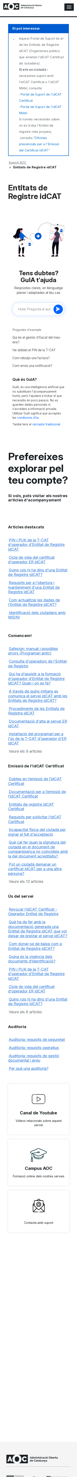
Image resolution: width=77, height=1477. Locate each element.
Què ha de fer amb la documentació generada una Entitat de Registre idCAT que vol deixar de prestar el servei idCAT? (37, 929)
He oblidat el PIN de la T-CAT (34, 350)
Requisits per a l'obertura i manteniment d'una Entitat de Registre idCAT (34, 587)
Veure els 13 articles (26, 881)
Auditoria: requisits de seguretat (37, 1039)
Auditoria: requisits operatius (34, 1047)
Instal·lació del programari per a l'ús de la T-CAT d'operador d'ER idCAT (37, 738)
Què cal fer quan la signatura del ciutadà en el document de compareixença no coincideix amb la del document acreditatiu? (38, 849)
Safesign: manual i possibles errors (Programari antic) (33, 651)
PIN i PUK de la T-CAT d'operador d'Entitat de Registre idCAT (36, 545)
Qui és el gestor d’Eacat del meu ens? (36, 339)
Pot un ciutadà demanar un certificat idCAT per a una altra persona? (35, 869)
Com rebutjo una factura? (31, 358)
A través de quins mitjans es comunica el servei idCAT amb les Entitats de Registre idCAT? (37, 696)
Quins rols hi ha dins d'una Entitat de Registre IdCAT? (37, 572)
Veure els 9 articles (25, 751)
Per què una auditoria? (28, 1068)
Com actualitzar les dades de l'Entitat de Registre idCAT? (34, 602)
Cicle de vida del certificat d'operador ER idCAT (31, 559)
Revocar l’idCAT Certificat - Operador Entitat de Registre (33, 911)
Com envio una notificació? (32, 366)
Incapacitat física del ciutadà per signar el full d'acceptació (37, 832)
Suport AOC (17, 162)
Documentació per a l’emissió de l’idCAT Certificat (37, 794)
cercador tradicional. (46, 424)
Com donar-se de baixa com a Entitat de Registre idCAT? (35, 946)
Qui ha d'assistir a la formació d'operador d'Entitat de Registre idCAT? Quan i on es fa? (36, 678)
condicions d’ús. (28, 417)
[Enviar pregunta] (58, 309)
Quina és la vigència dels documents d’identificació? (31, 959)
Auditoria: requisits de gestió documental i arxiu (33, 1058)
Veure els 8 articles (25, 1012)
